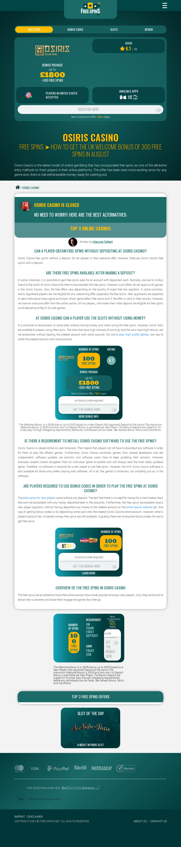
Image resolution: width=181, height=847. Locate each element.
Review (149, 29)
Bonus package (52, 65)
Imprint (19, 816)
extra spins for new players (39, 498)
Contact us (158, 821)
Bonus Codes (75, 29)
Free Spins (34, 29)
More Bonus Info (89, 416)
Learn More (88, 573)
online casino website (139, 507)
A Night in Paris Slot (90, 744)
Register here (88, 109)
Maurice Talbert (103, 241)
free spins (89, 363)
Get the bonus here (86, 409)
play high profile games (134, 334)
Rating (111, 349)
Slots (114, 29)
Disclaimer (35, 816)
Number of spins (89, 349)
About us (140, 821)
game (89, 646)
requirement (91, 619)
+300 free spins (52, 80)
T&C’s (100, 117)
